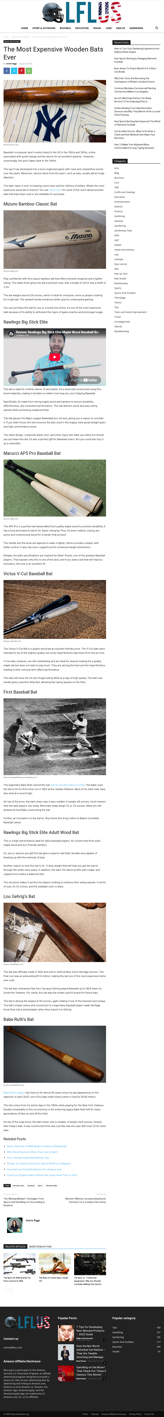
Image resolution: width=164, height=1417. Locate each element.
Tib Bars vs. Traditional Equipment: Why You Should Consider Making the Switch (87, 1281)
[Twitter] (14, 71)
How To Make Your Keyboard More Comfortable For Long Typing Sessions (134, 146)
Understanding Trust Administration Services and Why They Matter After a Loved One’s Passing (137, 111)
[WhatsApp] (29, 71)
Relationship (121, 283)
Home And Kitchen (124, 249)
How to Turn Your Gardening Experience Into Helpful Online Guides (136, 50)
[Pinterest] (21, 71)
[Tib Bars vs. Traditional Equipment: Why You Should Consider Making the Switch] (90, 1264)
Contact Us (149, 1414)
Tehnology (119, 297)
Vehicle (118, 326)
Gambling (119, 216)
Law (116, 254)
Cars (109, 28)
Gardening (136, 28)
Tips (116, 307)
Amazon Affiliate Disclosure (114, 1414)
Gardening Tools (123, 230)
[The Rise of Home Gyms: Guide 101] (55, 1264)
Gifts (116, 235)
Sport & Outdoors (44, 28)
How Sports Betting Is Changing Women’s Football (135, 60)
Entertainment (122, 201)
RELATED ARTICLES (15, 1246)
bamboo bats (18, 1185)
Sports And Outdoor (21, 37)
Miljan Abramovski (84, 1338)
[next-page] (11, 1291)
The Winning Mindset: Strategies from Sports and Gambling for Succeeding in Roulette (24, 1202)
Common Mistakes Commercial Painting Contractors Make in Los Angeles (135, 90)
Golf (116, 240)
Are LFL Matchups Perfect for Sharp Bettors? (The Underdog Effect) (132, 100)
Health (120, 28)
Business (65, 28)
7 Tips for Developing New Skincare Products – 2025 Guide (90, 1330)
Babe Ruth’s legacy (14, 1092)
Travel (97, 28)
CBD (116, 187)
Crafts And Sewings (124, 192)
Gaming (118, 220)
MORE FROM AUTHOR (40, 1246)
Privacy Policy (135, 1414)
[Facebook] (7, 71)
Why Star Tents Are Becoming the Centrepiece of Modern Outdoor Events (134, 80)
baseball (31, 1185)
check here (55, 189)
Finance (118, 211)
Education (82, 28)
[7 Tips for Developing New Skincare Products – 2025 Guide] (66, 1333)
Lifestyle (118, 259)
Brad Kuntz (81, 1361)
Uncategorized (122, 321)
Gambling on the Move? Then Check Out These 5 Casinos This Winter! (91, 1371)
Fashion (118, 206)
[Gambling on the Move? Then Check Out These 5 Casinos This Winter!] (66, 1373)
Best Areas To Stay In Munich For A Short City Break (135, 70)
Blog (116, 172)
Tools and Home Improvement (130, 312)
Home (24, 28)
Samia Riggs (11, 63)
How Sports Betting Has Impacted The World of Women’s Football (137, 123)
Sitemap (94, 1414)
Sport (40, 1185)
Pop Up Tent (120, 273)
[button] (156, 28)
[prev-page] (6, 1291)
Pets (116, 268)
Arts (116, 168)
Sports (117, 288)
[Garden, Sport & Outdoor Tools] (82, 12)
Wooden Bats (51, 1185)
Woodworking (121, 331)
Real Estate (120, 278)
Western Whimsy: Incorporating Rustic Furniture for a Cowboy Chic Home (85, 1200)
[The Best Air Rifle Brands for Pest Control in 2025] (19, 1264)
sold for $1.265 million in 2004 (67, 784)
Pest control (120, 264)
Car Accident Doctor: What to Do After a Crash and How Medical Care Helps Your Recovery (134, 134)
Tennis (118, 302)
